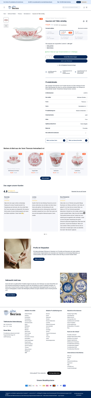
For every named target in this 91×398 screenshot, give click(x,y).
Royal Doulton (28, 342)
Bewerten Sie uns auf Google (79, 191)
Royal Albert (27, 338)
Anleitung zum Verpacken (73, 341)
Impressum (69, 362)
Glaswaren (48, 317)
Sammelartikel (49, 326)
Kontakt (69, 357)
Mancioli (27, 327)
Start (5, 13)
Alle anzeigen (45, 178)
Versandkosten (64, 24)
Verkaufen (84, 2)
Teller (47, 334)
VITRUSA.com (70, 366)
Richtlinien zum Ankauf (72, 338)
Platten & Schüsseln (50, 324)
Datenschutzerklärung (72, 361)
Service (47, 327)
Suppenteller (35, 170)
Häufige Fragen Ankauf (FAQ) (73, 336)
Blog (68, 327)
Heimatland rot (27, 13)
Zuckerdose (77, 170)
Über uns (69, 355)
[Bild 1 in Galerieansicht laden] (6, 19)
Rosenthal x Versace (29, 336)
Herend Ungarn (28, 320)
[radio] (52, 32)
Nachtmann (27, 331)
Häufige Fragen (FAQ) (72, 313)
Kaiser (26, 324)
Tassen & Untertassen (51, 333)
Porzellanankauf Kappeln (73, 345)
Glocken (48, 319)
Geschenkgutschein (50, 340)
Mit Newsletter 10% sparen (73, 326)
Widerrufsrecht (70, 317)
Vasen (47, 338)
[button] (4, 7)
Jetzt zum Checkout (66, 61)
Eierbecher (56, 170)
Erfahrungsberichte (71, 324)
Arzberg (27, 315)
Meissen (27, 329)
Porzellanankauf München (73, 348)
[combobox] (71, 7)
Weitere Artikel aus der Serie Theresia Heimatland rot (24, 148)
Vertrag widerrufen (71, 319)
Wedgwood (27, 350)
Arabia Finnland (28, 313)
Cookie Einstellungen (72, 368)
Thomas (27, 347)
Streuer (47, 331)
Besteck (48, 313)
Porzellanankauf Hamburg (73, 343)
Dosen (47, 315)
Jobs (68, 359)
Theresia (20, 13)
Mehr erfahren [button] (50, 48)
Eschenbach (27, 317)
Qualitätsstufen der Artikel (73, 320)
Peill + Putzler (28, 333)
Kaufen (78, 2)
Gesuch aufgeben (71, 322)
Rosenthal (27, 334)
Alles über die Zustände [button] (82, 28)
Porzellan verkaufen (71, 334)
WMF (26, 352)
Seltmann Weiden (12, 13)
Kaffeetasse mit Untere (13, 170)
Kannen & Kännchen (81, 110)
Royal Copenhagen (29, 340)
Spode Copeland (28, 345)
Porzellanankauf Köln (72, 347)
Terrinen (48, 336)
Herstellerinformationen (52, 132)
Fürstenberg (27, 319)
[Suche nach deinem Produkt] (63, 7)
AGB (68, 364)
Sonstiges (48, 329)
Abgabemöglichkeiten (72, 340)
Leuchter (48, 322)
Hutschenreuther (28, 322)
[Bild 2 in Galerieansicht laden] (6, 25)
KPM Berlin (27, 326)
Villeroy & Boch (28, 349)
